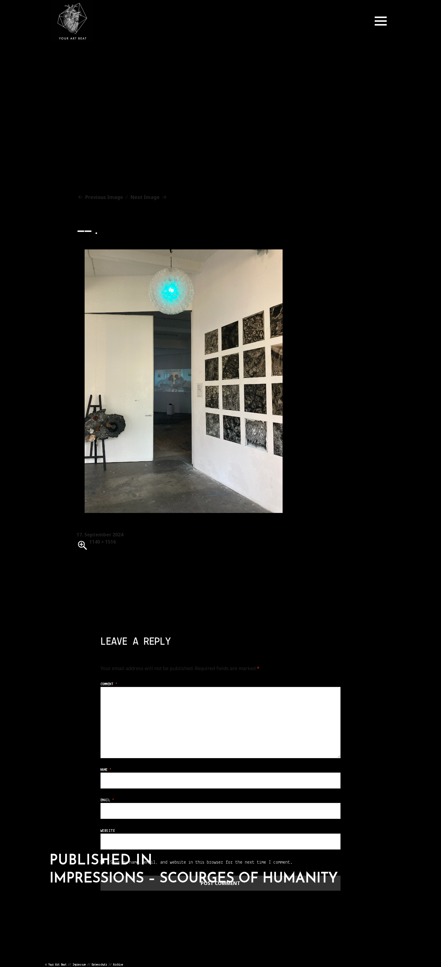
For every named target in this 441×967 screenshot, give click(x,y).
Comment (108, 684)
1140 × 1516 (102, 541)
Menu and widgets (381, 21)
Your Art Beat (57, 964)
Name (106, 770)
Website (107, 831)
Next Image (145, 197)
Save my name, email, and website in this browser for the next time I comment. (201, 862)
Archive (118, 964)
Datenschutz (99, 964)
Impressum (79, 964)
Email (107, 800)
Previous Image (104, 197)
